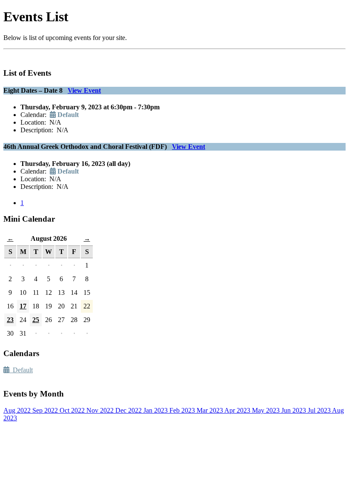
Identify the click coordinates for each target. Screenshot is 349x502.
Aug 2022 (17, 410)
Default (21, 370)
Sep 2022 (46, 410)
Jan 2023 (156, 410)
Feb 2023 (183, 410)
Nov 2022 (100, 410)
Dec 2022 (129, 410)
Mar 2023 (210, 410)
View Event (84, 90)
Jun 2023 (294, 410)
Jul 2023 (320, 410)
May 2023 (266, 410)
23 (10, 319)
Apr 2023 (238, 410)
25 (35, 319)
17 (23, 306)
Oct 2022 (73, 410)
